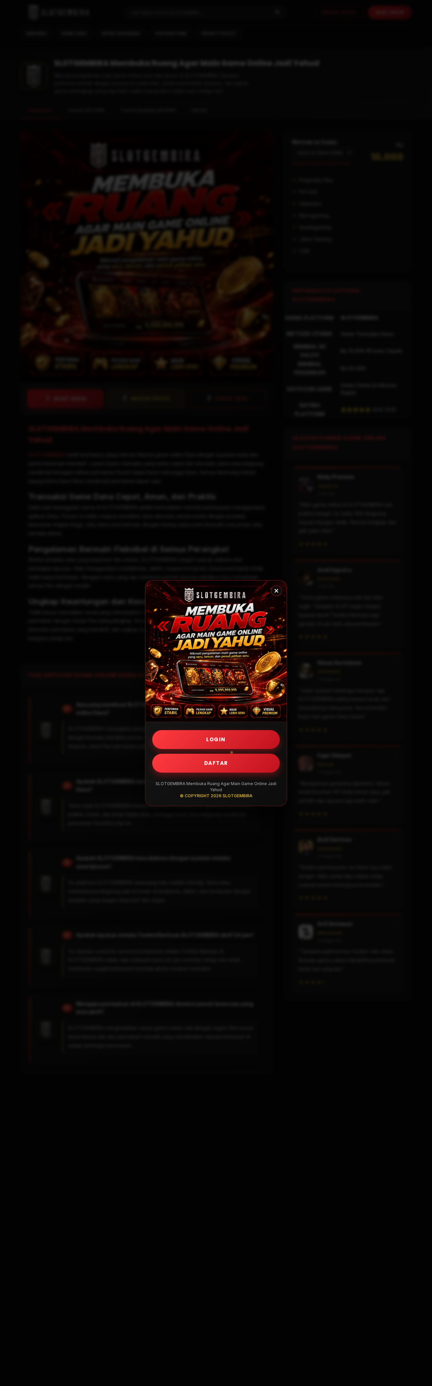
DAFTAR (216, 763)
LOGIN (216, 739)
